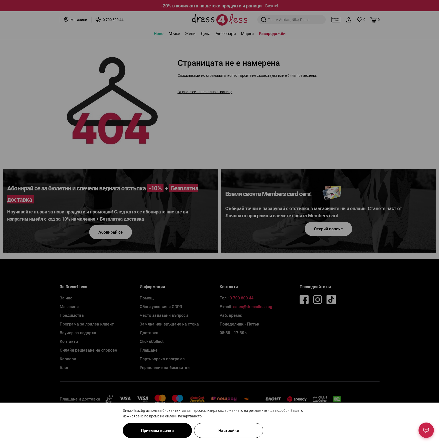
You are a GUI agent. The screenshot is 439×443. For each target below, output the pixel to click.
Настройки (228, 430)
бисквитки (171, 410)
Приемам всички (157, 430)
